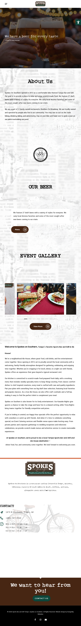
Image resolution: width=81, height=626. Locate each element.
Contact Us (41, 598)
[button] (78, 22)
